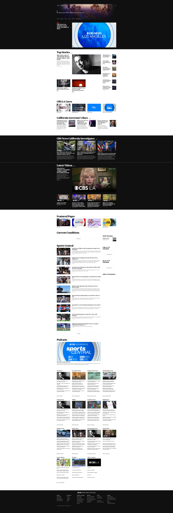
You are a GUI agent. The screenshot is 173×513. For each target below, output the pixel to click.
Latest (58, 5)
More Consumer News (90, 424)
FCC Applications (90, 500)
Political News (59, 496)
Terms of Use (99, 500)
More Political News (75, 424)
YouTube (68, 496)
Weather (62, 18)
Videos (69, 18)
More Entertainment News (91, 453)
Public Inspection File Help (91, 499)
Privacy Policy (99, 496)
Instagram (68, 499)
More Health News (106, 424)
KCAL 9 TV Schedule (106, 261)
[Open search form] (115, 5)
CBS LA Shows (78, 18)
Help (108, 500)
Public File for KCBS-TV (90, 496)
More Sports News (75, 453)
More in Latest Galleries (60, 482)
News (58, 18)
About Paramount (110, 496)
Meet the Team (79, 496)
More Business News (60, 453)
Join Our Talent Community (111, 499)
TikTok (68, 500)
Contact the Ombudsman (111, 503)
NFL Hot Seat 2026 (60, 499)
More (90, 118)
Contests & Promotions (80, 499)
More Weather (79, 238)
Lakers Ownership (59, 500)
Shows (70, 5)
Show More (78, 333)
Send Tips (73, 18)
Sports (66, 18)
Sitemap (78, 503)
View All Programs (109, 254)
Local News (62, 5)
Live (67, 5)
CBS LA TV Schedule (106, 248)
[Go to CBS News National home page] (86, 5)
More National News (60, 424)
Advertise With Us (80, 500)
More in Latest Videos (106, 453)
